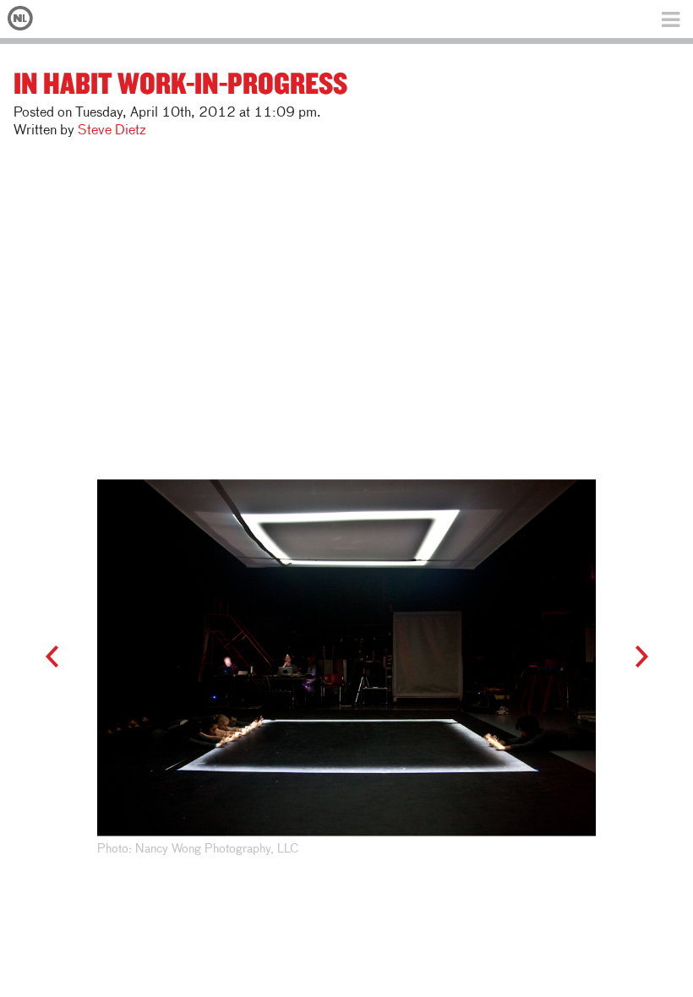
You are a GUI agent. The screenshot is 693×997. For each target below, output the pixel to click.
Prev (60, 657)
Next (633, 657)
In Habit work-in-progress (180, 82)
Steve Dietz (111, 131)
